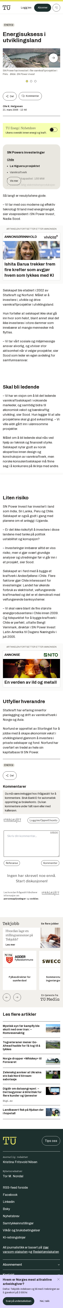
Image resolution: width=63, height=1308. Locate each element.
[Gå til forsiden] (6, 8)
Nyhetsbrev (11, 1216)
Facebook (10, 1195)
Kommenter (32, 96)
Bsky (6, 1209)
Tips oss (51, 1141)
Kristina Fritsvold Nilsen (20, 1162)
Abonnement (12, 1264)
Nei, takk (45, 1301)
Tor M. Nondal (13, 1176)
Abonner (42, 7)
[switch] (53, 130)
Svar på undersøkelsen (18, 1301)
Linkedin (9, 1202)
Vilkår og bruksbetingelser (21, 1230)
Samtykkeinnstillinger (18, 1223)
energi (8, 25)
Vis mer (14, 181)
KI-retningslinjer (14, 1237)
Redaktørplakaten (46, 1252)
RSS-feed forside (15, 1187)
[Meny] (56, 8)
